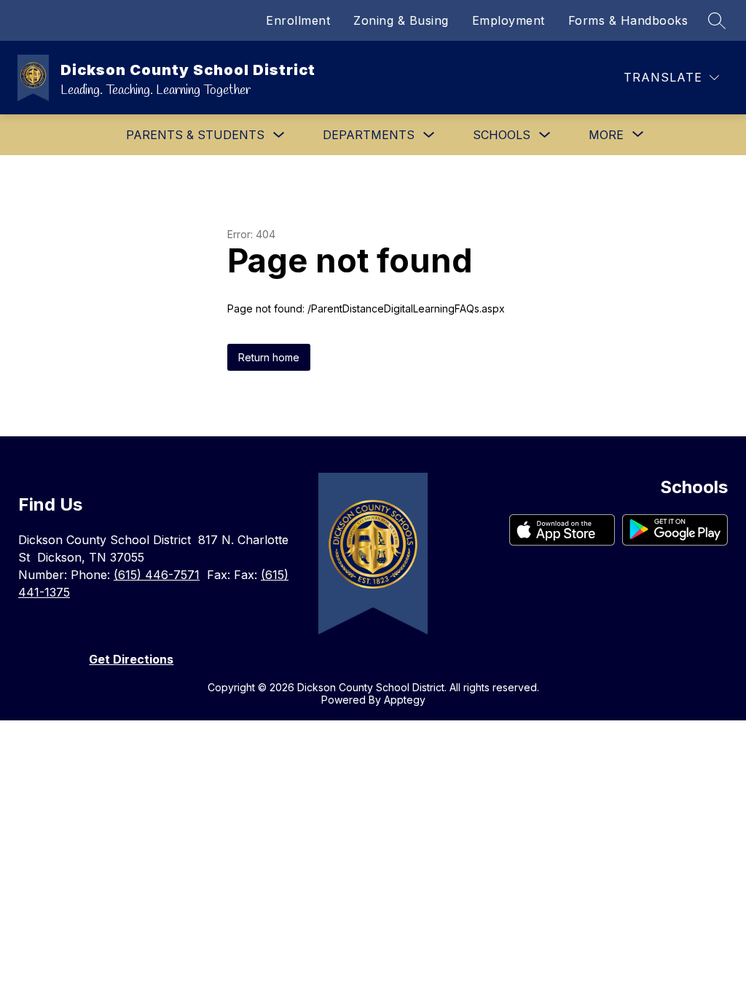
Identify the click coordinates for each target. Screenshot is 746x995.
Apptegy (404, 699)
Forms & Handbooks (628, 20)
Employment (508, 20)
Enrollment (298, 20)
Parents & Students (195, 134)
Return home (268, 357)
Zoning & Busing (401, 20)
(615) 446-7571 (157, 574)
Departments (369, 134)
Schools (501, 134)
